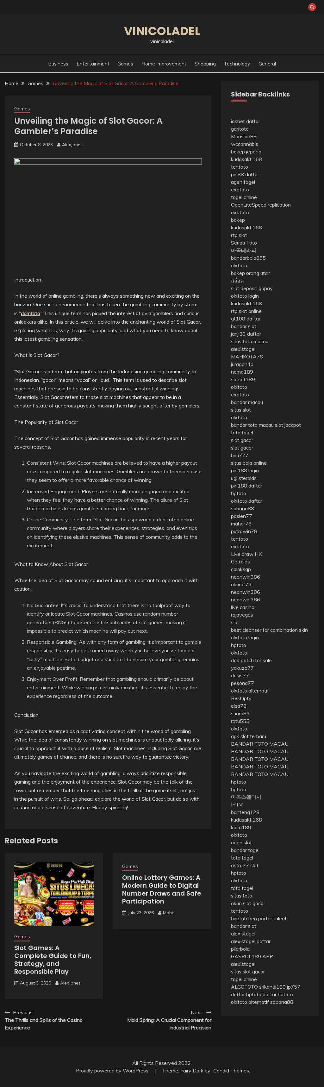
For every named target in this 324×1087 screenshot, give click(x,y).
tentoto (239, 167)
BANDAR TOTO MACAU (260, 744)
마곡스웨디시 (246, 797)
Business (58, 63)
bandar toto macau (252, 425)
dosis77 (240, 675)
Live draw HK (246, 554)
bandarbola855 (248, 258)
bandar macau (247, 402)
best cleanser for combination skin (269, 630)
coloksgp (241, 569)
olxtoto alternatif (250, 690)
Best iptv (241, 698)
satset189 (243, 379)
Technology (237, 63)
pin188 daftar (246, 485)
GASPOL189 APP (252, 956)
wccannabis (244, 144)
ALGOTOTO (244, 987)
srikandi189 (272, 987)
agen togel (243, 182)
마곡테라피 (243, 250)
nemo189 (242, 372)
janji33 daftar (246, 334)
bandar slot (243, 326)
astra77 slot (245, 865)
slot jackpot (288, 425)
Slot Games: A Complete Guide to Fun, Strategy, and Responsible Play (52, 959)
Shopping (205, 63)
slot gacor (242, 440)
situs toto (241, 895)
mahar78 (241, 523)
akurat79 (241, 584)
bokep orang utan (251, 273)
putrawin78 (244, 531)
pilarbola (240, 949)
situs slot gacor (248, 971)
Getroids (240, 561)
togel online (244, 197)
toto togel (242, 432)
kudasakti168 (246, 159)
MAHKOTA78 (247, 356)
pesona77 (242, 683)
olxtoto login (245, 296)
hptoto (238, 493)
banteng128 (245, 812)
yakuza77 (242, 668)
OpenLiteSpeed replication (261, 205)
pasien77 (241, 516)
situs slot (241, 410)
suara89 (240, 713)
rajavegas (242, 615)
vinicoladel (162, 31)
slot (235, 622)
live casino (242, 607)
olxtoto (239, 265)
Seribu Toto (244, 242)
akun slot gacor (248, 903)
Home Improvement (163, 63)
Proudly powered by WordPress (113, 1070)
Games (125, 63)
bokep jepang (246, 151)
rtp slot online (246, 311)
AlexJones (72, 144)
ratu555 (240, 721)
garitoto (240, 129)
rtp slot (239, 235)
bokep (238, 220)
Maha (169, 913)
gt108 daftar (245, 318)
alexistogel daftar (251, 941)
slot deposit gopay (252, 288)
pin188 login (245, 470)
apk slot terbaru (248, 736)
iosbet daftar (245, 121)
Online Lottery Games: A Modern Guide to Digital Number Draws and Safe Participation (161, 889)
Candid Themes (231, 1070)
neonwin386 (245, 577)
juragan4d (242, 364)
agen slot (241, 842)
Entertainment (93, 63)
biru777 (239, 455)
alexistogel (243, 349)
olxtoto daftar (246, 501)
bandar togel (245, 850)
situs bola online (249, 463)
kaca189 (241, 827)
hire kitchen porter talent (259, 918)
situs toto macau (249, 341)
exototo (240, 189)
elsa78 (238, 706)
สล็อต (237, 280)
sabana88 (242, 508)
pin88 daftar (245, 174)
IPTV (237, 804)
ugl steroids (244, 478)
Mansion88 (244, 136)
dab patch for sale (251, 660)
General (267, 63)
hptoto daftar (261, 994)
